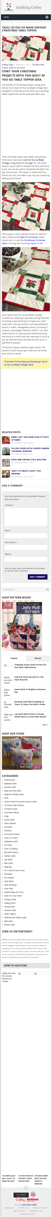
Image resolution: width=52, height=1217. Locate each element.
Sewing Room (9, 903)
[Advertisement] (26, 124)
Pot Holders (9, 878)
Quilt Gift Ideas (10, 885)
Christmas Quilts (10, 809)
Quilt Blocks (9, 881)
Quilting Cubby (7, 65)
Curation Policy (28, 1214)
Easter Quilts (9, 820)
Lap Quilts (8, 859)
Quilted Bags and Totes (13, 892)
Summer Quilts (10, 910)
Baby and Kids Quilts (12, 791)
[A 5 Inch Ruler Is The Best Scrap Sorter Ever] (25, 1072)
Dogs (6, 816)
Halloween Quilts (11, 841)
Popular (14, 658)
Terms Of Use (35, 1211)
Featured (7, 831)
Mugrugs (8, 867)
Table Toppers (10, 914)
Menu (6, 17)
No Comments (16, 443)
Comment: (9, 505)
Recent (38, 658)
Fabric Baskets (10, 823)
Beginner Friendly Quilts (14, 794)
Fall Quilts (8, 827)
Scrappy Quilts (10, 899)
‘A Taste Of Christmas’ (27, 237)
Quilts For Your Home (17, 68)
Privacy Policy (40, 1208)
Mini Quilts (8, 863)
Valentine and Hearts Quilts (15, 917)
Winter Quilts (9, 925)
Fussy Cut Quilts (10, 838)
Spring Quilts (9, 907)
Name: (8, 530)
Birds (6, 798)
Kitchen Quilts (10, 856)
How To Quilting (11, 849)
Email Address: (11, 542)
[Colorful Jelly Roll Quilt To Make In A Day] (9, 1072)
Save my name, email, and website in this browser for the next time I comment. (25, 569)
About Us (9, 1208)
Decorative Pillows (11, 812)
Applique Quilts (10, 783)
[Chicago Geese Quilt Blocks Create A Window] (42, 1072)
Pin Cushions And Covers (14, 870)
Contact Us (23, 1208)
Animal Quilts (9, 780)
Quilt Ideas (8, 888)
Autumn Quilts (10, 787)
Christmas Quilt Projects (14, 805)
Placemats (8, 874)
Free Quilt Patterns (12, 834)
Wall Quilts (8, 921)
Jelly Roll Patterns (11, 852)
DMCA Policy (19, 1211)
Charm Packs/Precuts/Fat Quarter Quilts (20, 802)
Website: (8, 554)
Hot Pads (8, 845)
